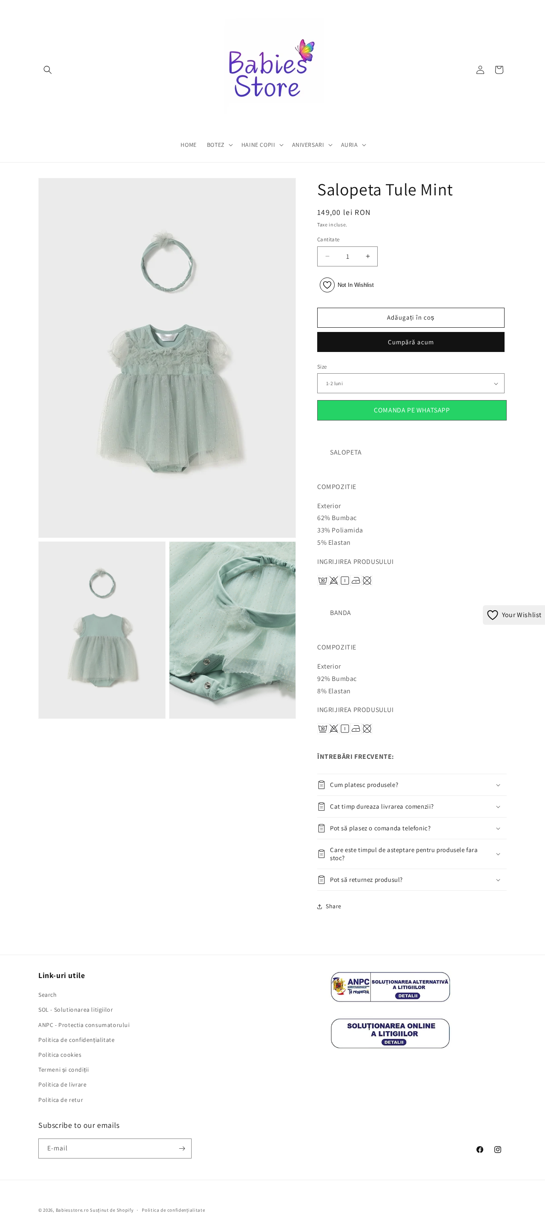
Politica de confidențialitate (76, 1040)
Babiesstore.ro (72, 1210)
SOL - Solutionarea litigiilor (75, 1009)
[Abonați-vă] (181, 1148)
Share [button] (333, 906)
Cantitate (328, 239)
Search (47, 994)
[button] (47, 69)
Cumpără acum (411, 342)
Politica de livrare (62, 1084)
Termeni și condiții (63, 1069)
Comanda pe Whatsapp (412, 410)
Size (322, 366)
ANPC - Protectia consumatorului (84, 1025)
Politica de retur (60, 1100)
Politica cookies (60, 1054)
